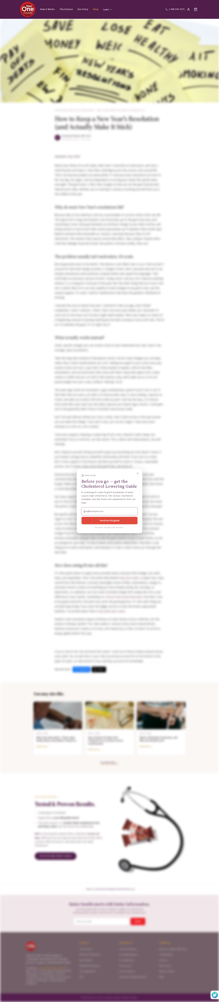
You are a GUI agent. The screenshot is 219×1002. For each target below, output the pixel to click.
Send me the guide (109, 520)
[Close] (137, 473)
